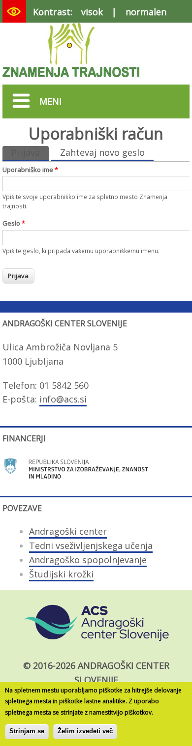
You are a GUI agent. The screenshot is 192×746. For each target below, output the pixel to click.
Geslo (13, 223)
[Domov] (71, 79)
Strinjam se (26, 731)
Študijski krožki (61, 574)
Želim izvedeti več (85, 731)
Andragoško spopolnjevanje (88, 560)
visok (92, 12)
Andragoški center (68, 531)
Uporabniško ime (30, 169)
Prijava (30, 152)
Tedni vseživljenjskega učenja (91, 545)
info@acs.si (63, 399)
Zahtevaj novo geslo (102, 152)
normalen (146, 12)
